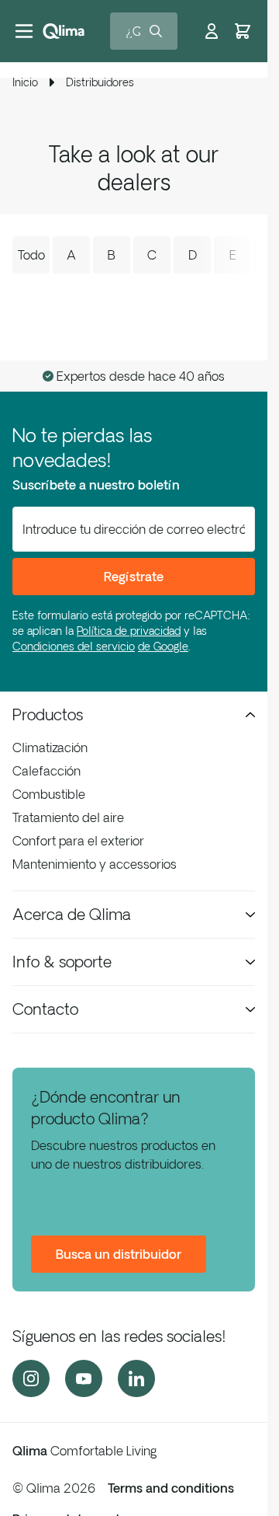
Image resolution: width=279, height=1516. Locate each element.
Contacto (45, 1009)
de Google (163, 646)
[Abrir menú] (24, 31)
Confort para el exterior (78, 841)
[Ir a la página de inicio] (63, 31)
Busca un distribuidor (118, 1254)
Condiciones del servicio (73, 646)
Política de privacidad (129, 631)
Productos (47, 714)
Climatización (50, 748)
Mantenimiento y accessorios (94, 864)
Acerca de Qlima (71, 914)
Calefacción (46, 771)
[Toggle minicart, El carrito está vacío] (242, 31)
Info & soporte (62, 962)
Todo (31, 255)
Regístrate (134, 577)
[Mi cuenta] (211, 31)
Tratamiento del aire (68, 817)
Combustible (48, 794)
